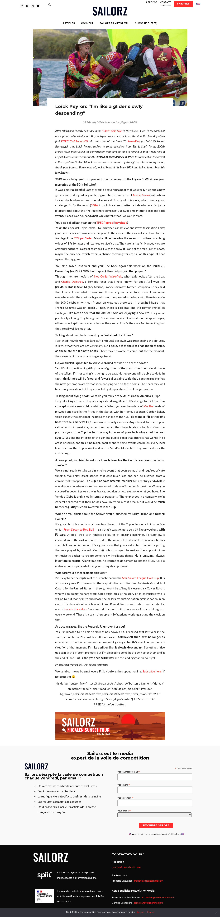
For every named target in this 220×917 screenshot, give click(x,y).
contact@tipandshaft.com (126, 866)
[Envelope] (38, 6)
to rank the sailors (75, 609)
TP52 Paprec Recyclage (111, 222)
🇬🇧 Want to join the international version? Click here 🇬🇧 (156, 834)
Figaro (125, 122)
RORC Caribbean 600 (74, 141)
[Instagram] (32, 6)
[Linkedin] (27, 6)
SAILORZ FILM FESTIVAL (114, 23)
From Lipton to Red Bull (79, 529)
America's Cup (112, 122)
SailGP (133, 122)
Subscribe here (152, 671)
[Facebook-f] (22, 6)
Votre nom (123, 784)
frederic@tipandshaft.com (148, 880)
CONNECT (87, 23)
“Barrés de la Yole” (112, 131)
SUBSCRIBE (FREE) (146, 23)
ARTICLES (69, 23)
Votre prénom (125, 797)
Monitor (148, 406)
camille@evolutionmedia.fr (148, 902)
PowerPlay (134, 141)
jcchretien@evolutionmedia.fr (158, 897)
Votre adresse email (128, 771)
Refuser (150, 912)
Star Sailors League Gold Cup (140, 578)
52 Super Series (83, 238)
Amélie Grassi (141, 195)
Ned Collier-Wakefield (108, 276)
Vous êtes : (124, 810)
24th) (94, 205)
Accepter (141, 912)
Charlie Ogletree (72, 281)
